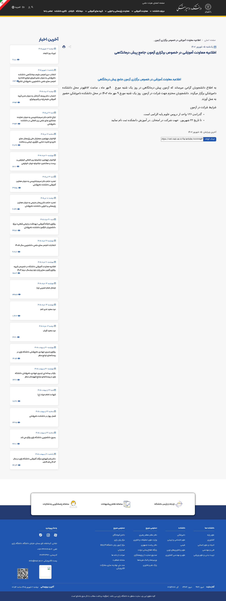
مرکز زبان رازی (119, 540)
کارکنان (71, 11)
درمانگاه (79, 11)
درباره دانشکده (159, 11)
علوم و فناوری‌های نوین (176, 550)
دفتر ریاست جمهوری (149, 545)
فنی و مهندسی (208, 550)
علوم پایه (210, 535)
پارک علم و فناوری (150, 565)
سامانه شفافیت (119, 560)
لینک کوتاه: (209, 139)
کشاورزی (210, 540)
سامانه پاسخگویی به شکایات (56, 504)
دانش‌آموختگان (119, 535)
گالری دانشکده (60, 11)
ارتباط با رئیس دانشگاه (164, 504)
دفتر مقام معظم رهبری (148, 535)
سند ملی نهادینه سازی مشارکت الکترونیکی (112, 567)
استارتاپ (121, 550)
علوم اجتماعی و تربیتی (176, 540)
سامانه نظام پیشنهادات (112, 504)
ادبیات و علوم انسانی (206, 545)
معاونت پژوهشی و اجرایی (118, 11)
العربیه (18, 7)
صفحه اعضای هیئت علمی (153, 3)
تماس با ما (48, 11)
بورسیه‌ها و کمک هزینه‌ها (147, 560)
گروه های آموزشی (95, 11)
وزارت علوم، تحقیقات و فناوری (145, 540)
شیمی (182, 545)
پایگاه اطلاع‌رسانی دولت (147, 550)
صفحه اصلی (210, 40)
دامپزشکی (181, 535)
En (23, 7)
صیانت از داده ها (118, 555)
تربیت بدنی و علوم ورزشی (204, 555)
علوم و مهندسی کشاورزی (175, 555)
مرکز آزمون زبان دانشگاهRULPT (112, 545)
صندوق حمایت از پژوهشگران (145, 555)
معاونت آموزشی (141, 11)
